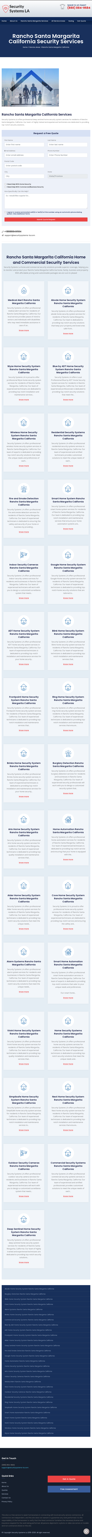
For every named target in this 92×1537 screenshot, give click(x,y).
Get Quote (81, 21)
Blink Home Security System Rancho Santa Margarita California (68, 634)
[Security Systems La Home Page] (16, 8)
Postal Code (9, 161)
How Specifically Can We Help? (16, 191)
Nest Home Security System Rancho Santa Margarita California (68, 1100)
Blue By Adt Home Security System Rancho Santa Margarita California (31, 1325)
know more (24, 330)
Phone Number (53, 151)
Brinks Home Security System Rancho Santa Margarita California (24, 766)
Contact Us (6, 1498)
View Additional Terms (21, 214)
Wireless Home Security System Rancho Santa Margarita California (23, 435)
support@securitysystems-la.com (20, 235)
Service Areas (35, 47)
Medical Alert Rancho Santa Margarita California (24, 302)
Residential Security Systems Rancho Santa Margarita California (68, 435)
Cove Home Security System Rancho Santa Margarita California (68, 898)
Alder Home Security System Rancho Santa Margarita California (24, 898)
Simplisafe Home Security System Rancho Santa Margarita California (24, 1100)
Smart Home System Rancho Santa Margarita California (68, 500)
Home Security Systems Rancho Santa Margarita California (68, 1033)
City (6, 172)
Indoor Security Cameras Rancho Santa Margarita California (23, 567)
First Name (8, 140)
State (50, 172)
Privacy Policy (7, 1501)
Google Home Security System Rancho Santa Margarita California (68, 567)
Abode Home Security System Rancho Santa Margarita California (68, 303)
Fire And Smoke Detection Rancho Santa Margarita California (28, 1350)
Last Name (52, 140)
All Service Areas (58, 21)
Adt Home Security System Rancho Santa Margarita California (28, 1330)
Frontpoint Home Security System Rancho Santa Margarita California (24, 700)
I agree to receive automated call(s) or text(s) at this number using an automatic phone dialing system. (44, 213)
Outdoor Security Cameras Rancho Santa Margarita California (23, 1166)
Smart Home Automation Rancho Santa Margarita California (68, 964)
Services (5, 1494)
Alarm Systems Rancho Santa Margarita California (24, 963)
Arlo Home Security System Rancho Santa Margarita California (23, 832)
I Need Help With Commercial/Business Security (25, 187)
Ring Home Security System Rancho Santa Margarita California (68, 700)
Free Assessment (69, 1489)
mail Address (9, 151)
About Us (13, 21)
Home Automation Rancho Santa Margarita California (68, 831)
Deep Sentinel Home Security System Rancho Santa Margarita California (24, 1232)
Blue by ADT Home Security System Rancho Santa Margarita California (68, 369)
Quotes (5, 1490)
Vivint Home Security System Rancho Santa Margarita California (24, 1033)
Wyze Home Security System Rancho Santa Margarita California (23, 369)
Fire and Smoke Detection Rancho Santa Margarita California (24, 501)
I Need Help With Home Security (19, 184)
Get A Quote (69, 1479)
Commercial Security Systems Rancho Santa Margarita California (68, 1166)
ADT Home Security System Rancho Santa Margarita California (23, 634)
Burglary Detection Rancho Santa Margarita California (68, 764)
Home (4, 21)
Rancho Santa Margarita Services (34, 21)
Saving (71, 21)
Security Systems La (19, 1532)
